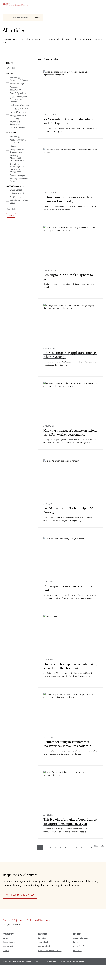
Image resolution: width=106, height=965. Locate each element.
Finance (13, 146)
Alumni (5, 938)
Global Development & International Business (18, 99)
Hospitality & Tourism (19, 108)
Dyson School (16, 190)
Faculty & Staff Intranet (81, 946)
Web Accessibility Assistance (72, 961)
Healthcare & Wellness (19, 105)
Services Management (19, 175)
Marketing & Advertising (15, 123)
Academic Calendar (80, 938)
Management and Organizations (17, 150)
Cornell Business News (20, 17)
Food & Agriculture (18, 93)
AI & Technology (17, 83)
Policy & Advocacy (17, 128)
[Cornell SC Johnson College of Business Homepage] (53, 921)
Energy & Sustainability (15, 88)
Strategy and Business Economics (19, 180)
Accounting (15, 136)
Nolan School (15, 197)
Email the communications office (19, 894)
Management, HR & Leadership (18, 117)
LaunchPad (77, 950)
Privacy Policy (51, 961)
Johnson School (17, 193)
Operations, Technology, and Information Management (17, 168)
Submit (11, 215)
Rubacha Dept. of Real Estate (19, 201)
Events (75, 942)
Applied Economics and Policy (18, 141)
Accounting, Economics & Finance (19, 79)
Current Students (9, 942)
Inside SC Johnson (18, 112)
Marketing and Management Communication (17, 158)
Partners (6, 950)
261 (91, 847)
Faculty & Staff (8, 946)
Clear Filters (12, 68)
